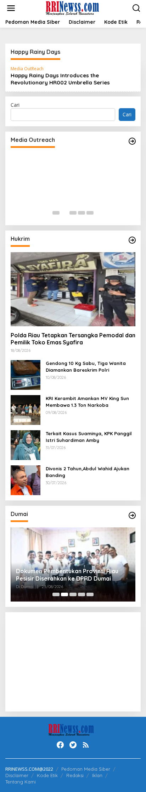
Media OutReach (27, 69)
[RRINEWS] (75, 7)
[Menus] (11, 8)
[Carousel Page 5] (90, 213)
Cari (15, 104)
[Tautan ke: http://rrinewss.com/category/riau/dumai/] (132, 515)
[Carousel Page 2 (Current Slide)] (64, 213)
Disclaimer (16, 775)
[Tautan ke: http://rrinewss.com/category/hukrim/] (132, 240)
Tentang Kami (20, 782)
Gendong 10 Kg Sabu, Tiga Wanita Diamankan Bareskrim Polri (86, 366)
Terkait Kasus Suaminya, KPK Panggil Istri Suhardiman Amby (89, 437)
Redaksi (75, 775)
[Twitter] (73, 744)
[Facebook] (60, 744)
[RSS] (85, 744)
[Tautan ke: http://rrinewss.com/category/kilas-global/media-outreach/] (132, 141)
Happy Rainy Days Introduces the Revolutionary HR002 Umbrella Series (60, 79)
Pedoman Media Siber (85, 769)
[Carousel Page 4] (81, 213)
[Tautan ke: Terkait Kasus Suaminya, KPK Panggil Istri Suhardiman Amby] (25, 444)
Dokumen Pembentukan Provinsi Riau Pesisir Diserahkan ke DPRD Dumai (67, 574)
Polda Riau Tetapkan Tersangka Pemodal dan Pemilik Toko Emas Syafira (73, 339)
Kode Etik (47, 775)
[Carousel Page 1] (56, 213)
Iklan (97, 775)
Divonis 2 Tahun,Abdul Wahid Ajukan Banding (87, 472)
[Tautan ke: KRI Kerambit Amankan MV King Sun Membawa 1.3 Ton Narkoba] (25, 409)
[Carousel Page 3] (73, 213)
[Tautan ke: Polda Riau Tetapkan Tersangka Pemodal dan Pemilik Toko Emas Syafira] (73, 289)
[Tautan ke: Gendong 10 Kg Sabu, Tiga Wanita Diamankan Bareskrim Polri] (25, 374)
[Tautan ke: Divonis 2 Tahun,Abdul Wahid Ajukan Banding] (25, 479)
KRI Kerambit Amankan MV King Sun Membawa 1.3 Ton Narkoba (87, 401)
